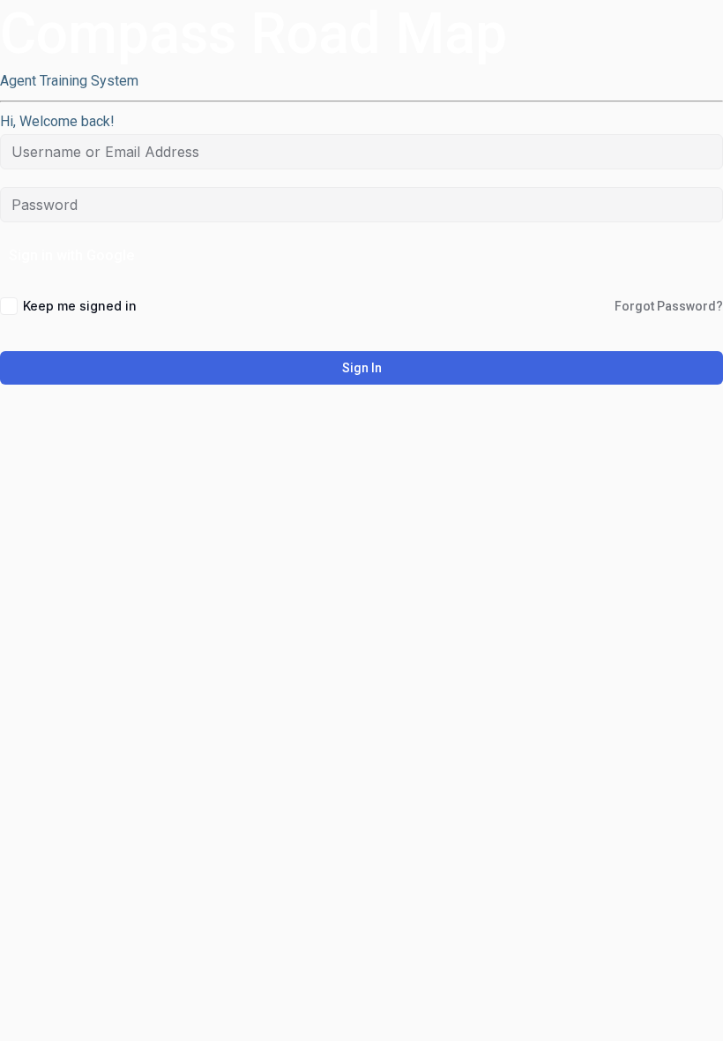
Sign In (362, 368)
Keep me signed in (80, 305)
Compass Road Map (253, 34)
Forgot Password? (669, 306)
